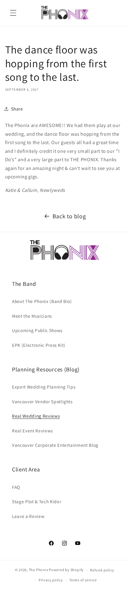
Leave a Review (28, 516)
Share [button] (17, 109)
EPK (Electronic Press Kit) (38, 345)
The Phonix (38, 570)
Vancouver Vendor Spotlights (42, 401)
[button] (13, 13)
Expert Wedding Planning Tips (43, 387)
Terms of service (83, 580)
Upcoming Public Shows (37, 330)
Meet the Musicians (32, 316)
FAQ (16, 487)
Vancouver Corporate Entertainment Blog (55, 445)
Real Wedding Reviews (36, 416)
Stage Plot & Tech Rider (36, 501)
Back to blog (69, 216)
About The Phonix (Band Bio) (42, 301)
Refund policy (102, 570)
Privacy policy (51, 580)
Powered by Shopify (66, 570)
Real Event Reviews (32, 431)
